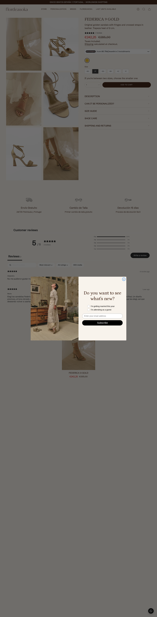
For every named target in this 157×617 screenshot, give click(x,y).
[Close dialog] (123, 279)
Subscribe (102, 322)
